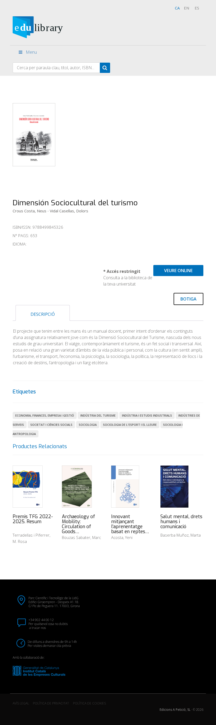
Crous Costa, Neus (29, 210)
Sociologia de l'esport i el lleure (130, 425)
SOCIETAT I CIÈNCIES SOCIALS (51, 425)
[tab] (43, 313)
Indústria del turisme (98, 415)
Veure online (178, 270)
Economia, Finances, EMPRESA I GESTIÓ (44, 415)
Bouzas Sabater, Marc (81, 537)
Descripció (43, 314)
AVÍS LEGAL (21, 703)
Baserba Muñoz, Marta (180, 535)
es (197, 8)
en (186, 8)
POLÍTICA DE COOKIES (89, 703)
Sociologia (88, 425)
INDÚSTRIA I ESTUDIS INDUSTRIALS (147, 415)
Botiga (188, 299)
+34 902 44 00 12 (41, 620)
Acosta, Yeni (121, 537)
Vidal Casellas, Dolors (69, 210)
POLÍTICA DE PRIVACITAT (51, 703)
